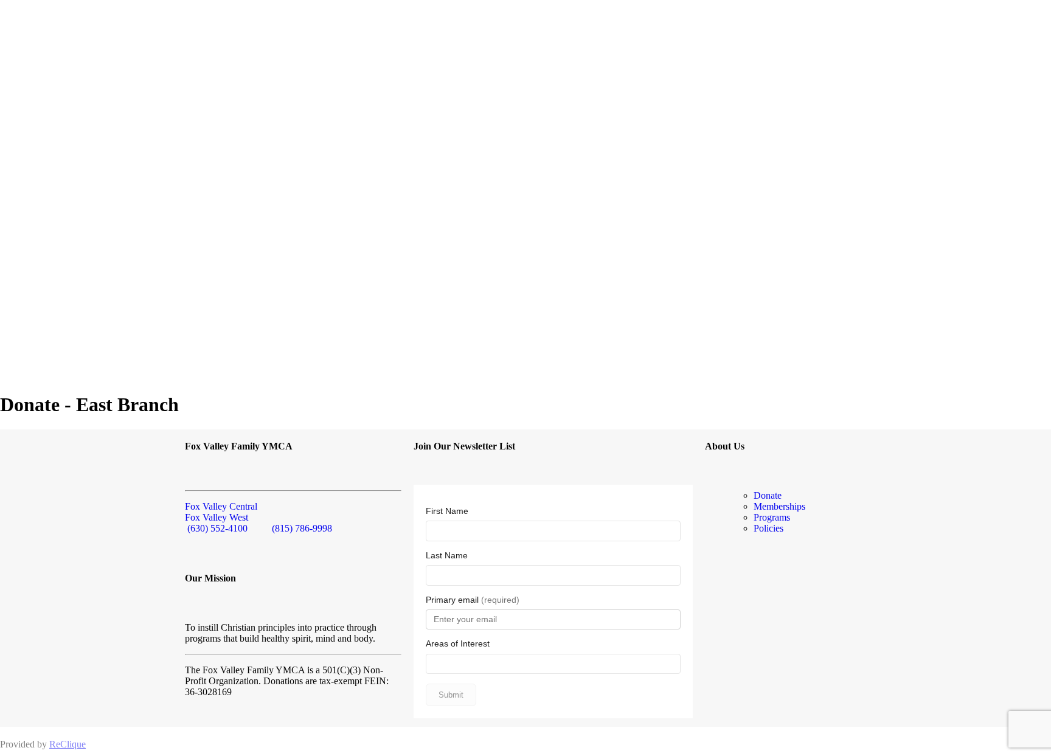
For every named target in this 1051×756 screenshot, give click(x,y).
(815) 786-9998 (300, 528)
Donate (768, 495)
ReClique (67, 744)
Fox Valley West (216, 517)
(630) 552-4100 (216, 528)
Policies (768, 528)
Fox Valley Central (221, 506)
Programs (772, 517)
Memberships (779, 506)
